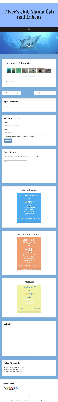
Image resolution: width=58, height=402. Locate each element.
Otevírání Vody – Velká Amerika (45, 93)
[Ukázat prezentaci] (29, 76)
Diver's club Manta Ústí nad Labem (29, 14)
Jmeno (6, 122)
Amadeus (37, 400)
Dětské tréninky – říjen (12, 369)
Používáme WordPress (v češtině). (20, 400)
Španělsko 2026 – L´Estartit (13, 367)
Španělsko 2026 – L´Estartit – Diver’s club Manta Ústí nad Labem (21, 156)
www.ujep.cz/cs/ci (11, 392)
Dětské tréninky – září (12, 371)
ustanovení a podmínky (28, 136)
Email (5, 129)
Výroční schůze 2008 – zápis (11, 93)
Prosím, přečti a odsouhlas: (20, 136)
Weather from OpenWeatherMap (29, 221)
